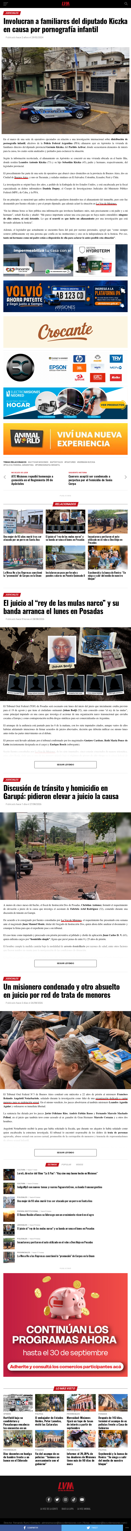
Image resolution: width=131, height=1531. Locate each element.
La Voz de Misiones (71, 920)
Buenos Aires (21, 177)
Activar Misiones (38, 462)
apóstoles (57, 462)
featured (71, 462)
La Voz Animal (84, 1508)
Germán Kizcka (86, 462)
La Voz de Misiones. (106, 203)
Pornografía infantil (48, 465)
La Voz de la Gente (49, 1508)
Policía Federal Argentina (19, 465)
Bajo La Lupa (67, 1508)
